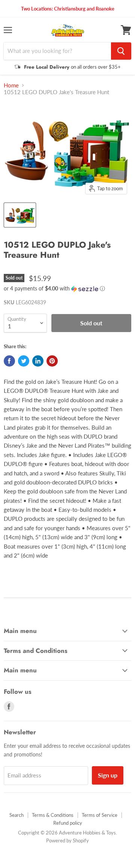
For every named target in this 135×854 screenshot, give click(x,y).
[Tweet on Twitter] (23, 361)
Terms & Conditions (53, 815)
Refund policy (67, 823)
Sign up (107, 775)
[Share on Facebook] (9, 361)
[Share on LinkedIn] (38, 361)
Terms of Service (99, 815)
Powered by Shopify (67, 840)
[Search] (121, 51)
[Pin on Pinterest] (52, 361)
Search (16, 815)
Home (11, 85)
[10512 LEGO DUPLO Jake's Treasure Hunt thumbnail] (20, 215)
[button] (67, 288)
